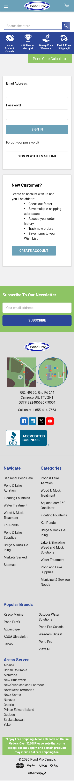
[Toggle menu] (5, 5)
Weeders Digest (50, 634)
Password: (13, 105)
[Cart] (67, 5)
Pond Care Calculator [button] (50, 59)
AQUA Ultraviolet (16, 637)
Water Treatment (15, 505)
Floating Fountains (17, 498)
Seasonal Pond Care (18, 478)
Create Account (34, 251)
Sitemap (10, 565)
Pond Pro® (12, 622)
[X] (41, 421)
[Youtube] (50, 421)
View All (44, 649)
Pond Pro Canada (51, 627)
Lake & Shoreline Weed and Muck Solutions (53, 547)
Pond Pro (45, 642)
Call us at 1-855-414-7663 (37, 410)
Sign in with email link (37, 156)
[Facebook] (24, 421)
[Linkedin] (32, 421)
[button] (10, 43)
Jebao (8, 644)
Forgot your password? (22, 142)
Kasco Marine (13, 614)
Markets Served (15, 557)
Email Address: (17, 83)
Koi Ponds (11, 525)
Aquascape (12, 629)
